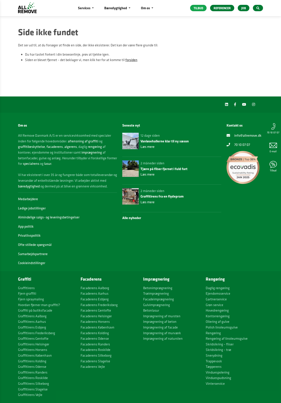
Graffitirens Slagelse (33, 389)
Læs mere (147, 146)
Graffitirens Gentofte (33, 338)
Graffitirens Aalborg (32, 316)
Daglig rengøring (218, 287)
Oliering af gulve (217, 321)
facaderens (55, 146)
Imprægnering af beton (160, 321)
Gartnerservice (216, 299)
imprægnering (91, 152)
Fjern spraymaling (31, 299)
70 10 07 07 (273, 132)
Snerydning (214, 355)
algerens (70, 146)
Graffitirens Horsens (32, 349)
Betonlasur (151, 310)
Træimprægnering (156, 293)
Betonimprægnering (157, 287)
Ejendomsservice (218, 293)
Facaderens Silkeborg (96, 355)
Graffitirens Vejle (30, 394)
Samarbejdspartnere (33, 253)
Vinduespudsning (218, 377)
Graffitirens (26, 287)
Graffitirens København (35, 355)
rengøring (95, 146)
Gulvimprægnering (156, 304)
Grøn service (214, 304)
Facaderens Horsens (95, 321)
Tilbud (273, 170)
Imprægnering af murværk (162, 333)
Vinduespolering (217, 372)
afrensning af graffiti (83, 141)
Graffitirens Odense (32, 366)
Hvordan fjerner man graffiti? (39, 304)
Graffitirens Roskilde (33, 377)
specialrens (31, 163)
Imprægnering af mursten (161, 316)
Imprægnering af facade (160, 327)
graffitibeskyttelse (31, 146)
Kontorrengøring (218, 316)
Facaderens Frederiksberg (99, 304)
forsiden (131, 59)
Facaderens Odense (95, 338)
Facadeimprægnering (158, 299)
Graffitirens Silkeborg (33, 383)
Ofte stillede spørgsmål (35, 244)
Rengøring (213, 333)
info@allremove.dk (247, 135)
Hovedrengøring (217, 310)
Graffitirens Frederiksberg (36, 333)
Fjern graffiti (27, 293)
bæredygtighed (29, 186)
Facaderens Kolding (95, 333)
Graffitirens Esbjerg (32, 327)
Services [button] (84, 7)
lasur (47, 163)
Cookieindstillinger (31, 262)
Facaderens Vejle (93, 366)
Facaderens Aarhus (94, 293)
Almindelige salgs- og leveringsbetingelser (48, 217)
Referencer (222, 8)
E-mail (273, 151)
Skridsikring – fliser (220, 344)
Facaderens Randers (95, 344)
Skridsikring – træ (218, 349)
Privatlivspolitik (29, 235)
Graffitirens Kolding (32, 361)
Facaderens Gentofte (96, 310)
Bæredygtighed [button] (116, 7)
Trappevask (214, 361)
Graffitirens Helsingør (33, 344)
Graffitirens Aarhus (32, 321)
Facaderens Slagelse (95, 361)
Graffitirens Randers (32, 372)
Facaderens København (97, 327)
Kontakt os (235, 125)
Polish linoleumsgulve (222, 327)
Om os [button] (146, 7)
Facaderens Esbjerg (95, 299)
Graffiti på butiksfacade (35, 310)
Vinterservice (215, 383)
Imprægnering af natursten (163, 338)
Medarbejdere (28, 199)
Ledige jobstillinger (32, 208)
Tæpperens (214, 366)
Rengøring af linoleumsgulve (227, 338)
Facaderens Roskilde (95, 349)
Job (243, 8)
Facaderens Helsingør (96, 316)
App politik (26, 226)
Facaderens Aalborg (95, 287)
